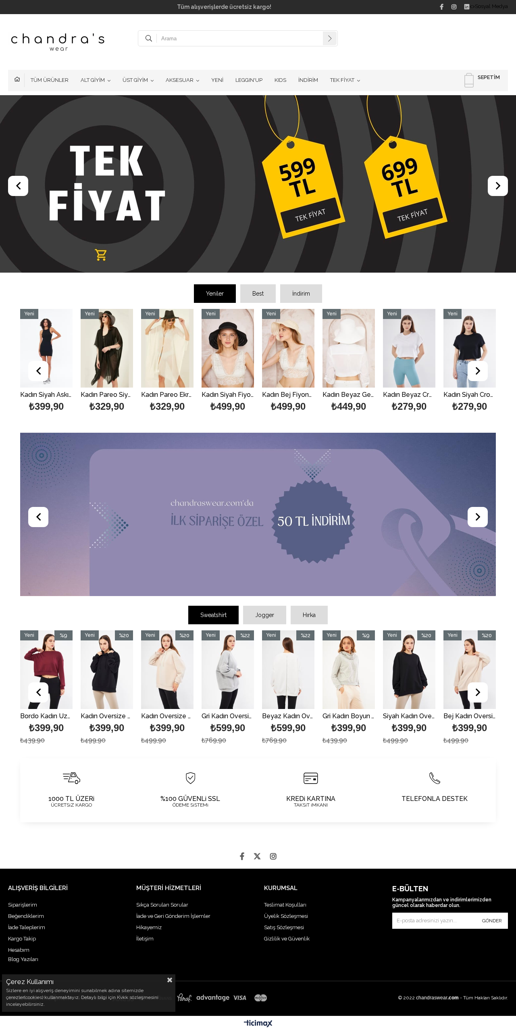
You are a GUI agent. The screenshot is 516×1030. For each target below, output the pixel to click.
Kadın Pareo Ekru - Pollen (167, 395)
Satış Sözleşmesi (284, 927)
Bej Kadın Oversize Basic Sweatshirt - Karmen (469, 716)
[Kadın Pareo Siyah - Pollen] (107, 348)
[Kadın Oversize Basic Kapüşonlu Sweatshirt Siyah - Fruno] (107, 669)
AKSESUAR (180, 80)
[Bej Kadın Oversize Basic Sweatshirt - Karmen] (469, 669)
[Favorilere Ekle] (107, 361)
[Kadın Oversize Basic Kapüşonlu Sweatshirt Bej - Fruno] (167, 669)
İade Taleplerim (26, 927)
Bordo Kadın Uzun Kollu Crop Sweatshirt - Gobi (46, 716)
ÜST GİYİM (135, 80)
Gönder (492, 921)
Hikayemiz (149, 927)
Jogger (264, 615)
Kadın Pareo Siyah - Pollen (107, 395)
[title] (258, 184)
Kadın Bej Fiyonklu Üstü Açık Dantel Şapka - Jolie (288, 395)
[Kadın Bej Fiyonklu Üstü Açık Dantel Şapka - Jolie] (288, 348)
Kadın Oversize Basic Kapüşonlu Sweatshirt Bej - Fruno (167, 716)
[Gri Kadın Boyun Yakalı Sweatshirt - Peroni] (348, 669)
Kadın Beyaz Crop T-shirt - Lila (409, 395)
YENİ (217, 80)
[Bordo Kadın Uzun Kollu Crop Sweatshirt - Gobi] (46, 669)
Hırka (309, 615)
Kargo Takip (22, 939)
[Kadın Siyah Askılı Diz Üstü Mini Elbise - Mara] (46, 348)
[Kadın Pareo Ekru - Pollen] (167, 348)
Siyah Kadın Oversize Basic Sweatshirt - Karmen (409, 716)
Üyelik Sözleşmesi (286, 916)
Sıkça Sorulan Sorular (162, 905)
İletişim (145, 939)
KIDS (280, 80)
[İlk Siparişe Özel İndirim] (258, 515)
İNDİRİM (308, 80)
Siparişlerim (22, 905)
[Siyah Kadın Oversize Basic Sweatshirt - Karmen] (409, 669)
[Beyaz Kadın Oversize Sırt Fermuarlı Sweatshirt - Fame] (288, 669)
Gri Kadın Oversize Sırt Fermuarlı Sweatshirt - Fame (228, 716)
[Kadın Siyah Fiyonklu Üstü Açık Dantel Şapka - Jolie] (228, 348)
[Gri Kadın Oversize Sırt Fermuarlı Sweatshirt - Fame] (228, 669)
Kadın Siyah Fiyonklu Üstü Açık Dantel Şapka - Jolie (228, 395)
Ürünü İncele (55, 361)
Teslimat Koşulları (285, 905)
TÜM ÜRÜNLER (50, 80)
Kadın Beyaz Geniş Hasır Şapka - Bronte (348, 395)
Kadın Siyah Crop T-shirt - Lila (469, 395)
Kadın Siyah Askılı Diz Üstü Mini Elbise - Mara (46, 395)
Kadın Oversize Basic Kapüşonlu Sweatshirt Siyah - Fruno (107, 716)
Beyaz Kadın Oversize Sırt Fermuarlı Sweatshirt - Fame (288, 716)
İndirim (301, 293)
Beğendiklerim (26, 916)
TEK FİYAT (342, 80)
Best (258, 293)
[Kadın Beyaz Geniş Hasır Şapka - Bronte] (348, 348)
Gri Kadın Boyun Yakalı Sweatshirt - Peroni (348, 716)
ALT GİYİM (93, 80)
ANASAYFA (19, 80)
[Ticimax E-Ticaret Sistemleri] (258, 1024)
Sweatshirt (213, 615)
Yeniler (215, 293)
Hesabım (18, 950)
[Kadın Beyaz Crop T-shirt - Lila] (409, 348)
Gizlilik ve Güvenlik (287, 939)
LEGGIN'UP (248, 80)
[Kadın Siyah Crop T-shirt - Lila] (469, 348)
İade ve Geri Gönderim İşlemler (173, 916)
